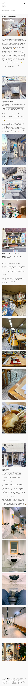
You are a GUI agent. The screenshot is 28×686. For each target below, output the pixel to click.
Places (14, 678)
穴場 (19, 683)
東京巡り (16, 683)
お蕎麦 (13, 682)
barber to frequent (5, 679)
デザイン (19, 682)
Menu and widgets (24, 3)
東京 (14, 683)
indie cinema (18, 679)
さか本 (15, 682)
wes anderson (19, 681)
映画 (6, 683)
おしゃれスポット (8, 682)
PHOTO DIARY (10, 678)
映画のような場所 (10, 683)
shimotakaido (13, 680)
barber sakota (23, 678)
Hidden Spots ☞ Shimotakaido (9, 16)
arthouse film (19, 678)
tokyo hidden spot (7, 681)
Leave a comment (5, 684)
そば (17, 682)
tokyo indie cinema (14, 681)
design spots (14, 679)
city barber (10, 679)
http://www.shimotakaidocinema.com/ (15, 106)
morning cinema (8, 680)
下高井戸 (22, 682)
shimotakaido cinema (19, 680)
